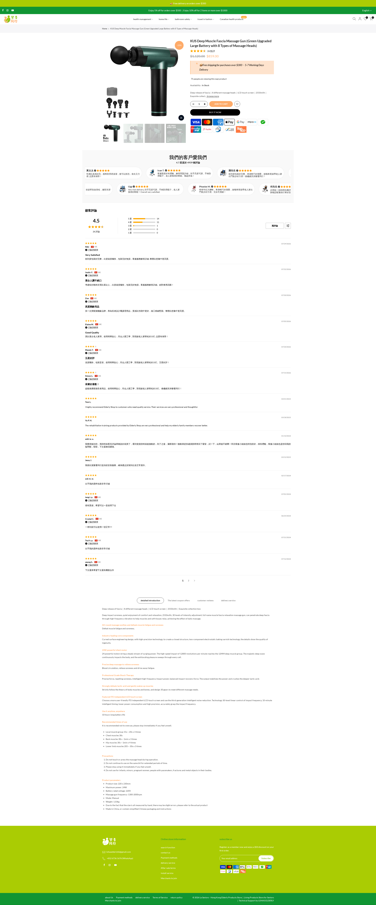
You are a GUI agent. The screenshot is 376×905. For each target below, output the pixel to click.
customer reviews (205, 600)
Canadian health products (233, 18)
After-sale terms (168, 868)
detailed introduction (150, 600)
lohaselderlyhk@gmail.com (118, 852)
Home (104, 28)
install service (167, 873)
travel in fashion (205, 19)
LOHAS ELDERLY (266, 900)
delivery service (228, 600)
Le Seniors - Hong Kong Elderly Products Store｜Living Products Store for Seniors (237, 897)
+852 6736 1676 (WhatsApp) (120, 858)
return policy (176, 897)
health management (142, 19)
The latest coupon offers (179, 600)
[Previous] (107, 80)
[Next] (181, 80)
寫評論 (275, 225)
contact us (165, 852)
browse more (213, 96)
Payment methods (169, 857)
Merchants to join (169, 878)
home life (163, 19)
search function (168, 847)
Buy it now (215, 112)
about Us (109, 897)
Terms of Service (160, 897)
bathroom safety (182, 19)
